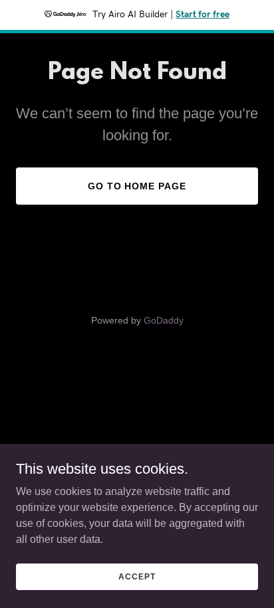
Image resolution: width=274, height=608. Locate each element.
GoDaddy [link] (164, 320)
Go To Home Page (137, 186)
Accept (136, 576)
